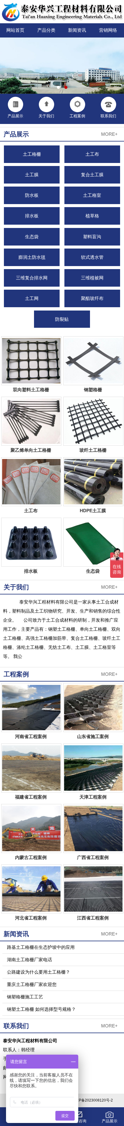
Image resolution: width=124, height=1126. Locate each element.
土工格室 (92, 195)
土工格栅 (32, 154)
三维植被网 (92, 277)
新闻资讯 (77, 30)
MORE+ (109, 134)
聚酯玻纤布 (92, 298)
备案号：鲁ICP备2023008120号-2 (85, 1100)
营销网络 (108, 30)
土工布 (92, 154)
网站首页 (15, 30)
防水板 (32, 195)
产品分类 (46, 30)
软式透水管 (92, 257)
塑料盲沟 (92, 236)
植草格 (92, 215)
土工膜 (32, 174)
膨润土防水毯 (31, 257)
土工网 (32, 298)
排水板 (32, 215)
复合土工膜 (92, 174)
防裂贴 (62, 319)
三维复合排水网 (32, 277)
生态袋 (32, 236)
